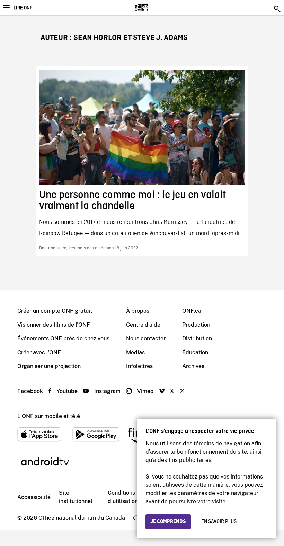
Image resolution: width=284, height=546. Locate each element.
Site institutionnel (75, 497)
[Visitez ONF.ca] (153, 7)
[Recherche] (278, 9)
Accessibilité (34, 497)
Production (196, 324)
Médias (135, 352)
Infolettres (139, 366)
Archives (193, 366)
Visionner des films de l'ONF (53, 324)
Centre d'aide (143, 324)
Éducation (195, 352)
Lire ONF (23, 8)
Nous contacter (146, 338)
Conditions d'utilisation (123, 497)
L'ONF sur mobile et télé (48, 416)
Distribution (197, 338)
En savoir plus (219, 522)
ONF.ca (191, 311)
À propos (137, 311)
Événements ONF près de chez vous (63, 338)
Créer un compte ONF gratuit (54, 311)
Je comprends (168, 522)
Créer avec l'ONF (39, 352)
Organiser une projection (49, 366)
